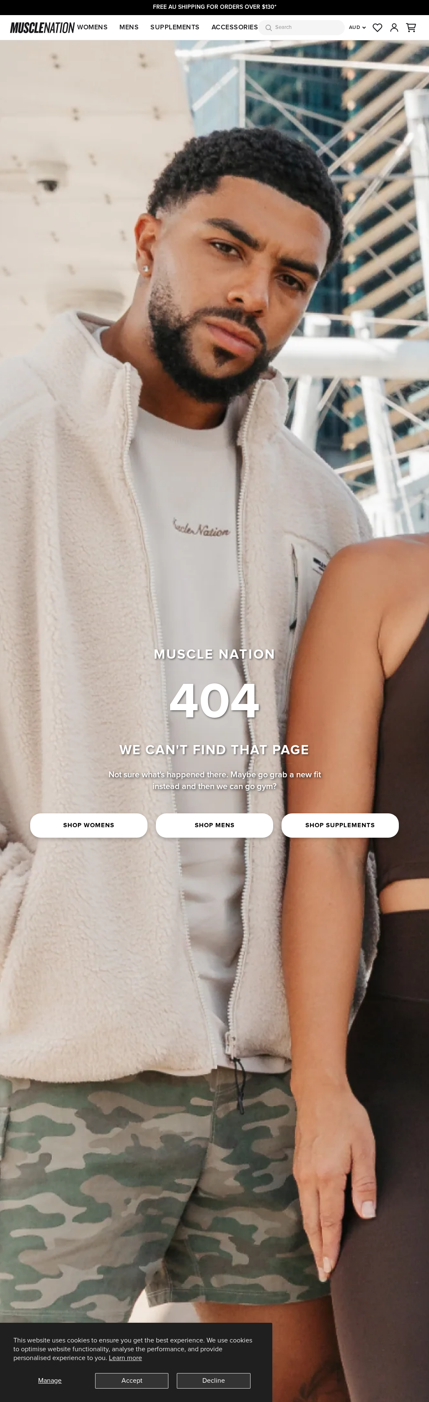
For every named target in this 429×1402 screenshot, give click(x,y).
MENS (129, 27)
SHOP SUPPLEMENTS (340, 825)
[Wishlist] (377, 28)
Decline (213, 1380)
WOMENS (92, 27)
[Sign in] (394, 28)
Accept (131, 1380)
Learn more (125, 1358)
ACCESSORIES (235, 27)
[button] (411, 28)
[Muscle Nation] (42, 27)
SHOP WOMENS (88, 825)
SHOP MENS (215, 825)
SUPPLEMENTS (175, 27)
